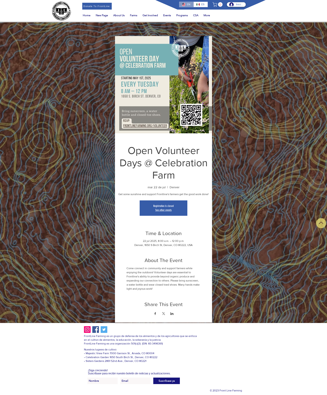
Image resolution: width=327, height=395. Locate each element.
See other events (163, 210)
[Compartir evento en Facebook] (155, 313)
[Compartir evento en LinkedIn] (172, 313)
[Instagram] (87, 329)
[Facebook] (95, 329)
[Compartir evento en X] (163, 313)
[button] (218, 4)
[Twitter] (104, 329)
